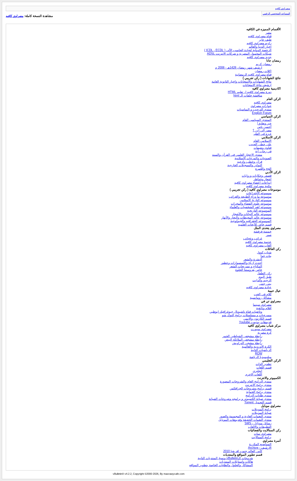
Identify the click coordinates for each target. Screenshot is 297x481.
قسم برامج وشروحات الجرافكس (250, 388)
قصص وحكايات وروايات (256, 175)
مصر (268, 32)
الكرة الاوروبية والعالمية (256, 346)
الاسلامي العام (262, 141)
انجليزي (257, 371)
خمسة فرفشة (262, 231)
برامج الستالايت (261, 437)
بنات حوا (266, 256)
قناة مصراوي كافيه (259, 36)
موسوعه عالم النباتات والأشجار (251, 214)
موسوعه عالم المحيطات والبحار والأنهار (246, 217)
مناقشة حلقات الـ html (247, 95)
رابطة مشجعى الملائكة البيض (243, 339)
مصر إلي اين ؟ (262, 130)
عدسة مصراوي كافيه (258, 242)
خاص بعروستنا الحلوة (248, 270)
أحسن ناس (264, 127)
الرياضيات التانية (261, 350)
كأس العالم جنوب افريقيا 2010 (242, 451)
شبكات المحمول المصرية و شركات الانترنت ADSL (239, 53)
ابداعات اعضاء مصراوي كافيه (252, 182)
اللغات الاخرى (253, 374)
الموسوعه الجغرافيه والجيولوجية (250, 221)
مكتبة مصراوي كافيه (258, 186)
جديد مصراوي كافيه (259, 57)
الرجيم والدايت (261, 280)
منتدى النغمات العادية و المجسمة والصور (245, 416)
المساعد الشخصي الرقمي (276, 13)
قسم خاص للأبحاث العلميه (254, 224)
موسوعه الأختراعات (258, 193)
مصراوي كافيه (282, 8)
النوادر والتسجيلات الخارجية (244, 165)
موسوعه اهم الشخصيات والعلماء (250, 207)
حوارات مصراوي (261, 106)
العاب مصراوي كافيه (258, 245)
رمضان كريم (263, 64)
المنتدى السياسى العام (256, 120)
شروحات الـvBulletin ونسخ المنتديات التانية (225, 458)
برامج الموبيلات (261, 409)
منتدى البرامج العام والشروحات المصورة (245, 381)
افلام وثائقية (263, 308)
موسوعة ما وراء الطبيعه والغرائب (250, 196)
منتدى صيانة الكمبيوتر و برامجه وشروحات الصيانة (240, 399)
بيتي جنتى (265, 283)
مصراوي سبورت (261, 329)
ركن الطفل (264, 273)
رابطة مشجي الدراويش (247, 343)
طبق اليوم (264, 277)
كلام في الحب (262, 294)
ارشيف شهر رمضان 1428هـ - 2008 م (238, 67)
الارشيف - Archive (259, 447)
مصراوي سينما (262, 304)
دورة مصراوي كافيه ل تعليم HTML (249, 92)
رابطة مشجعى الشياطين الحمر (242, 336)
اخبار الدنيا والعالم (260, 46)
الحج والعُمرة (263, 168)
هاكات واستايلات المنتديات (236, 461)
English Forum (261, 113)
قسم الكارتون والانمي (257, 318)
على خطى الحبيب (260, 144)
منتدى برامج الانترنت (258, 385)
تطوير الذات (263, 364)
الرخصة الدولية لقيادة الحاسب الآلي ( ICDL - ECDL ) (237, 50)
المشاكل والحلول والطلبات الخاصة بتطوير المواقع (221, 465)
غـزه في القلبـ (262, 134)
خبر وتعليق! (264, 123)
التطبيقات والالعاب (259, 426)
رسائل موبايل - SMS (258, 423)
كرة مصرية (264, 332)
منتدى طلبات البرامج (258, 395)
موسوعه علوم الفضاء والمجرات (251, 203)
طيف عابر (265, 39)
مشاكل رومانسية (260, 297)
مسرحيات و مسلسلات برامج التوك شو (246, 315)
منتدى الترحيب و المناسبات (254, 109)
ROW (258, 353)
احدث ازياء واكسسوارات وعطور (241, 263)
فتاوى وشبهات (262, 147)
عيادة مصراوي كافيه (258, 287)
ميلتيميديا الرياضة (260, 357)
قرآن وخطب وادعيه (249, 161)
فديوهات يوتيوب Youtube (255, 322)
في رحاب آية (263, 151)
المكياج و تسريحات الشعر (245, 266)
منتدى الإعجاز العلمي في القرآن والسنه (237, 154)
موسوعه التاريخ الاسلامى (255, 200)
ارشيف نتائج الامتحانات (257, 85)
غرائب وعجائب (252, 238)
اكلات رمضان (263, 71)
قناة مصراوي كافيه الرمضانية (253, 74)
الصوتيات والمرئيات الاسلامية (253, 158)
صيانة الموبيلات (261, 413)
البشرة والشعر (252, 259)
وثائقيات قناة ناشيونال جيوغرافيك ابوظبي (236, 311)
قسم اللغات (263, 367)
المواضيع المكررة (260, 444)
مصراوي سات (262, 433)
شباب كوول (264, 252)
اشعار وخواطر (262, 179)
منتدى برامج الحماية (258, 392)
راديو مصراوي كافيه (259, 43)
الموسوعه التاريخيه (259, 210)
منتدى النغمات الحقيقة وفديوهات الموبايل (244, 419)
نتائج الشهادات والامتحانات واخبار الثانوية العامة (241, 81)
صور (268, 235)
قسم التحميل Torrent (257, 402)
